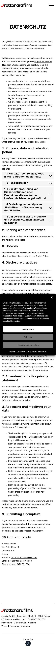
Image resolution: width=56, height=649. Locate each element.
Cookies (32, 623)
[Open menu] (52, 5)
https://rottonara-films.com (24, 558)
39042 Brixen (44, 616)
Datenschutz (31, 351)
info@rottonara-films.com (13, 620)
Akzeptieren (28, 328)
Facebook (14, 626)
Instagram (25, 626)
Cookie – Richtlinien (17, 351)
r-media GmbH (8, 616)
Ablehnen (28, 336)
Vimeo (4, 626)
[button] (51, 297)
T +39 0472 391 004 (36, 620)
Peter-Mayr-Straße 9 (26, 616)
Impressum (42, 351)
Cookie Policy (41, 256)
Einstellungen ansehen (28, 344)
